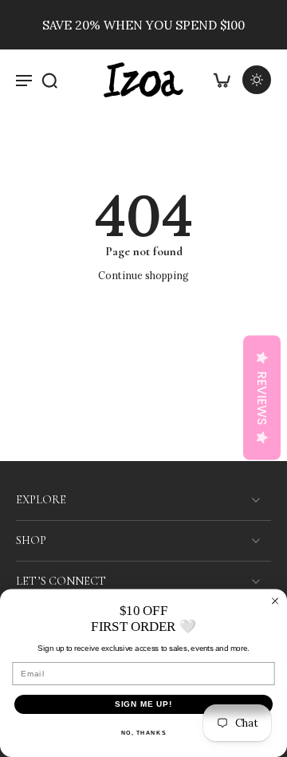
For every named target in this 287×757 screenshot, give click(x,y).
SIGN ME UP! (144, 704)
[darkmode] (256, 79)
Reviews (262, 397)
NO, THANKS (144, 733)
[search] (49, 80)
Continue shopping (143, 275)
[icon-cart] (221, 79)
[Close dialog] (275, 600)
